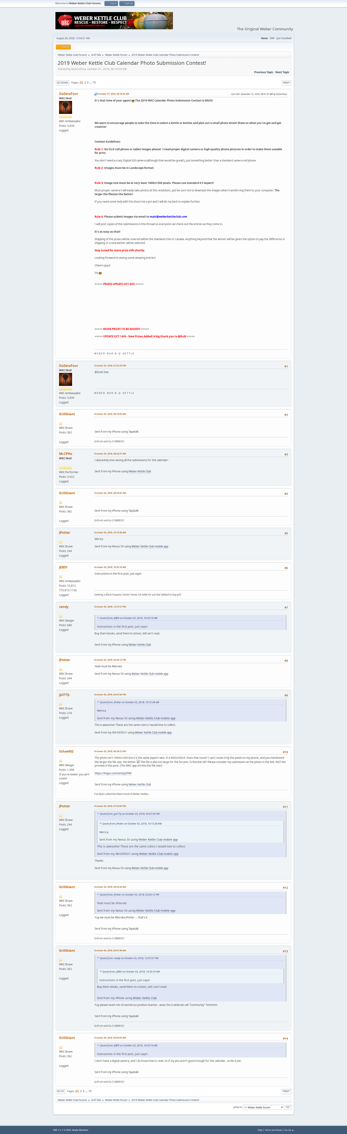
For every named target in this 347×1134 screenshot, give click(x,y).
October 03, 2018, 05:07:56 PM (110, 694)
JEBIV (63, 567)
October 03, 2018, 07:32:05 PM (110, 805)
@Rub (182, 336)
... (90, 82)
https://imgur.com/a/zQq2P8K (113, 773)
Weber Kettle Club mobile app (150, 546)
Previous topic (263, 72)
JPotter (64, 532)
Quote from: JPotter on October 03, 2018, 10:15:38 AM (129, 702)
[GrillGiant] (60, 437)
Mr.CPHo (65, 453)
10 (94, 82)
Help (260, 1129)
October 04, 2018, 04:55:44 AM (110, 886)
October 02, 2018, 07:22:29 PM (110, 365)
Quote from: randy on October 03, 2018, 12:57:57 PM (129, 958)
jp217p (64, 694)
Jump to (237, 1107)
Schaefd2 (66, 751)
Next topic (282, 72)
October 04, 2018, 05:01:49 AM (110, 950)
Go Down (62, 82)
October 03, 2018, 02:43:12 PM (110, 659)
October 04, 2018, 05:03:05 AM (110, 1037)
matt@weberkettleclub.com (168, 216)
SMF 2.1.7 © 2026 (62, 1130)
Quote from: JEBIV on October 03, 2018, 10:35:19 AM (128, 618)
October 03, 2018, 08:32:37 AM (110, 453)
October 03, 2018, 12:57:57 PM (110, 606)
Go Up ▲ (289, 1129)
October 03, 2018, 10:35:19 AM (110, 567)
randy (63, 607)
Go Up (60, 1091)
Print (286, 82)
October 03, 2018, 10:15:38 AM (110, 532)
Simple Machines (80, 1130)
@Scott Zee (102, 372)
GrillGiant (67, 414)
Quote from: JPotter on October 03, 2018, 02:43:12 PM (129, 894)
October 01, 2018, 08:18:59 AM (113, 93)
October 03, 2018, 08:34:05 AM (110, 492)
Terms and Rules (273, 1129)
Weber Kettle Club (140, 471)
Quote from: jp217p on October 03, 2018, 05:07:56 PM (129, 814)
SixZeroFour (68, 93)
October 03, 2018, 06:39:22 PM (110, 751)
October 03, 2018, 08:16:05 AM (110, 413)
